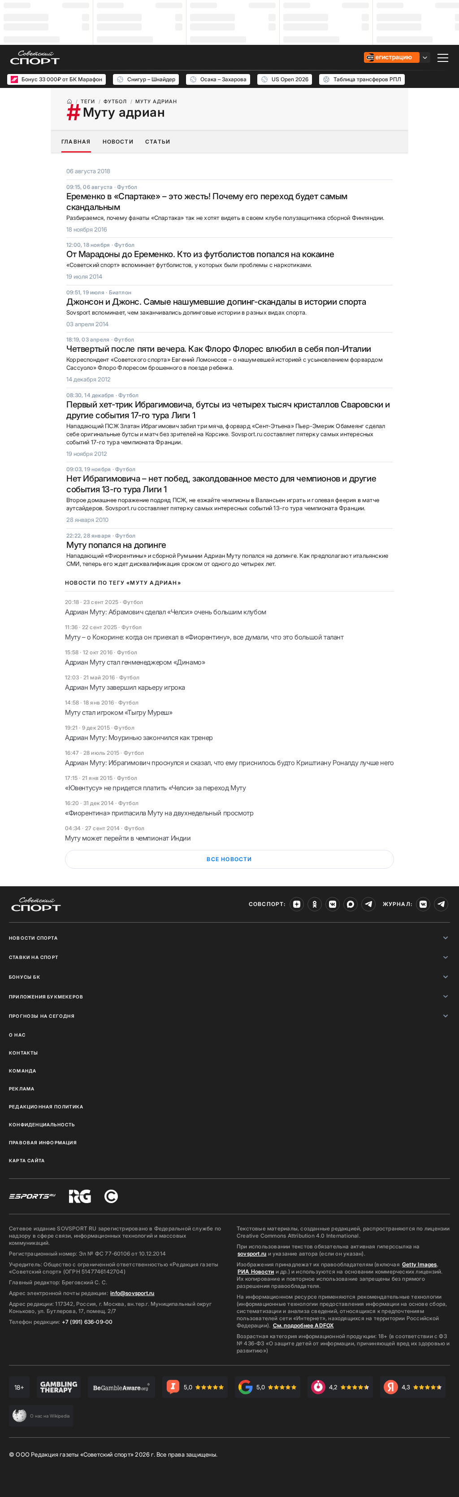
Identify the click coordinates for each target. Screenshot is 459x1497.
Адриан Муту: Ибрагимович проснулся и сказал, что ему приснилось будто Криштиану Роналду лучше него (229, 762)
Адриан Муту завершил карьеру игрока (125, 687)
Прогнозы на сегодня (41, 1016)
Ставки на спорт (33, 957)
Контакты (24, 1052)
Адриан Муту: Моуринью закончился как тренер (139, 737)
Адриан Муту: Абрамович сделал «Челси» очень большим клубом (165, 612)
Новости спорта (33, 938)
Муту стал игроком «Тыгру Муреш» (119, 712)
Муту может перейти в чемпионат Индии (128, 838)
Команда (22, 1070)
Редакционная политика (46, 1106)
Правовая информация (43, 1142)
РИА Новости (256, 1271)
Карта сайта (27, 1160)
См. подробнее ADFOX (303, 1325)
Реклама (22, 1088)
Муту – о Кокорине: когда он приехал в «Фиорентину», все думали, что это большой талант (204, 637)
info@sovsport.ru (132, 1293)
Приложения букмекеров (46, 996)
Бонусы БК (24, 977)
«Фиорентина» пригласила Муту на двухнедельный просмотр (159, 813)
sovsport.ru (252, 1253)
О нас (17, 1034)
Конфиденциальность (42, 1124)
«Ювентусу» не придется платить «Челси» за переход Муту (155, 788)
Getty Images (419, 1264)
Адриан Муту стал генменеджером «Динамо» (135, 662)
